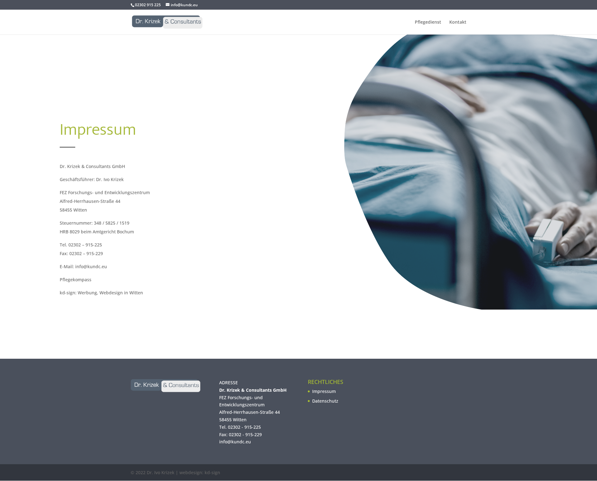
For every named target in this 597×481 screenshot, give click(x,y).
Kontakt (457, 22)
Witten (240, 420)
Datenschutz (325, 401)
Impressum (324, 391)
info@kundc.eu (235, 442)
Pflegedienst (428, 22)
